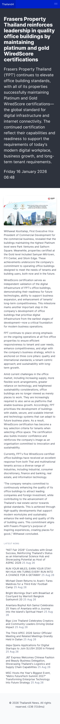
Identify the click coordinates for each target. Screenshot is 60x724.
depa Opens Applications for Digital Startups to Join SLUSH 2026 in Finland (30, 648)
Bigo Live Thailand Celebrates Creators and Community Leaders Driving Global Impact (29, 624)
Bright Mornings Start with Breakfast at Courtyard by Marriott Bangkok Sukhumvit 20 (29, 596)
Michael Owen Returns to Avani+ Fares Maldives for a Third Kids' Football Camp (29, 584)
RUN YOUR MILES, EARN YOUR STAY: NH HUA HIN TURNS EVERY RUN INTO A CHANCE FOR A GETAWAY (30, 572)
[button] (56, 4)
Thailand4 (8, 4)
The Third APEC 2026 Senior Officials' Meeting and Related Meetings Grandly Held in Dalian (29, 636)
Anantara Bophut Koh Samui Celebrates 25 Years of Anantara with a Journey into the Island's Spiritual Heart (29, 610)
